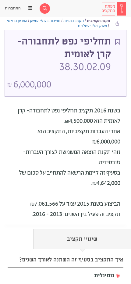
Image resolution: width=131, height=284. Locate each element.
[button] (65, 276)
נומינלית (104, 276)
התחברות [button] (13, 8)
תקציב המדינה (73, 20)
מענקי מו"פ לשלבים (92, 26)
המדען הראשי (17, 20)
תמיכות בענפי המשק (45, 20)
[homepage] (114, 8)
